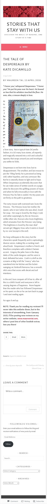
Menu (25, 47)
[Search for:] (23, 458)
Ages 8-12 (13, 356)
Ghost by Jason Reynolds (13, 365)
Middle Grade (21, 356)
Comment (33, 409)
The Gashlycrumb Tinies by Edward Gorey (35, 367)
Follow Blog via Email (23, 424)
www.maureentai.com (27, 318)
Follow (8, 444)
